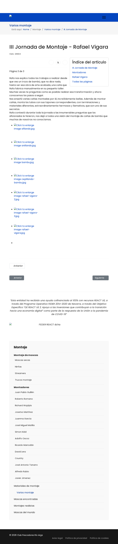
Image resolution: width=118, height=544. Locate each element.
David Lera (20, 451)
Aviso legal (57, 538)
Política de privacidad (76, 538)
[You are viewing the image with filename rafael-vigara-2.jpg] (61, 199)
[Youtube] (16, 5)
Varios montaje (25, 492)
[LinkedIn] (65, 62)
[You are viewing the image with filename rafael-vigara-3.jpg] (61, 216)
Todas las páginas (82, 81)
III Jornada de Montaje (84, 67)
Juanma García (23, 418)
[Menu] (104, 17)
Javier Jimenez (22, 478)
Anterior (18, 265)
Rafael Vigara (79, 77)
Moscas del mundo (24, 512)
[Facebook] (10, 5)
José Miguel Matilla (25, 425)
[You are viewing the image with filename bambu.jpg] (61, 165)
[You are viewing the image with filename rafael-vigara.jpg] (61, 232)
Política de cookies (99, 538)
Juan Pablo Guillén (24, 392)
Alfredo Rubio (22, 471)
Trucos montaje (23, 379)
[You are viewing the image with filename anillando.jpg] (61, 148)
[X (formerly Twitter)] (58, 62)
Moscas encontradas (26, 499)
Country (19, 458)
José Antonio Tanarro (26, 464)
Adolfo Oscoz (22, 438)
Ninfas (18, 366)
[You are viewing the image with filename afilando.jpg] (61, 132)
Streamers (20, 373)
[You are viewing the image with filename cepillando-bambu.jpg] (61, 182)
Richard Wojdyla (23, 405)
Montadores (79, 72)
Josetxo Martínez (24, 412)
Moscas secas (22, 360)
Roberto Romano (24, 398)
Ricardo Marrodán (24, 445)
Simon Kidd (20, 431)
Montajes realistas (24, 505)
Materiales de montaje (26, 486)
